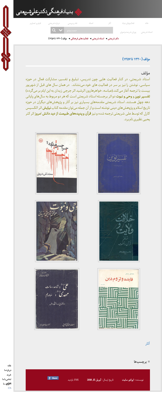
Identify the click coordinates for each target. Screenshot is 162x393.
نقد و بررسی (72, 23)
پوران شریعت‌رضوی (128, 32)
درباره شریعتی (54, 23)
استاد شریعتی (147, 32)
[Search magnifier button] (54, 30)
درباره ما (7, 369)
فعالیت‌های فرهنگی (79, 39)
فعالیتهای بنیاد (128, 23)
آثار (109, 23)
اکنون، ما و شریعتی (7, 383)
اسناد (91, 23)
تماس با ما (6, 378)
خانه (147, 23)
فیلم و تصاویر (35, 23)
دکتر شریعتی (113, 39)
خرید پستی (8, 374)
